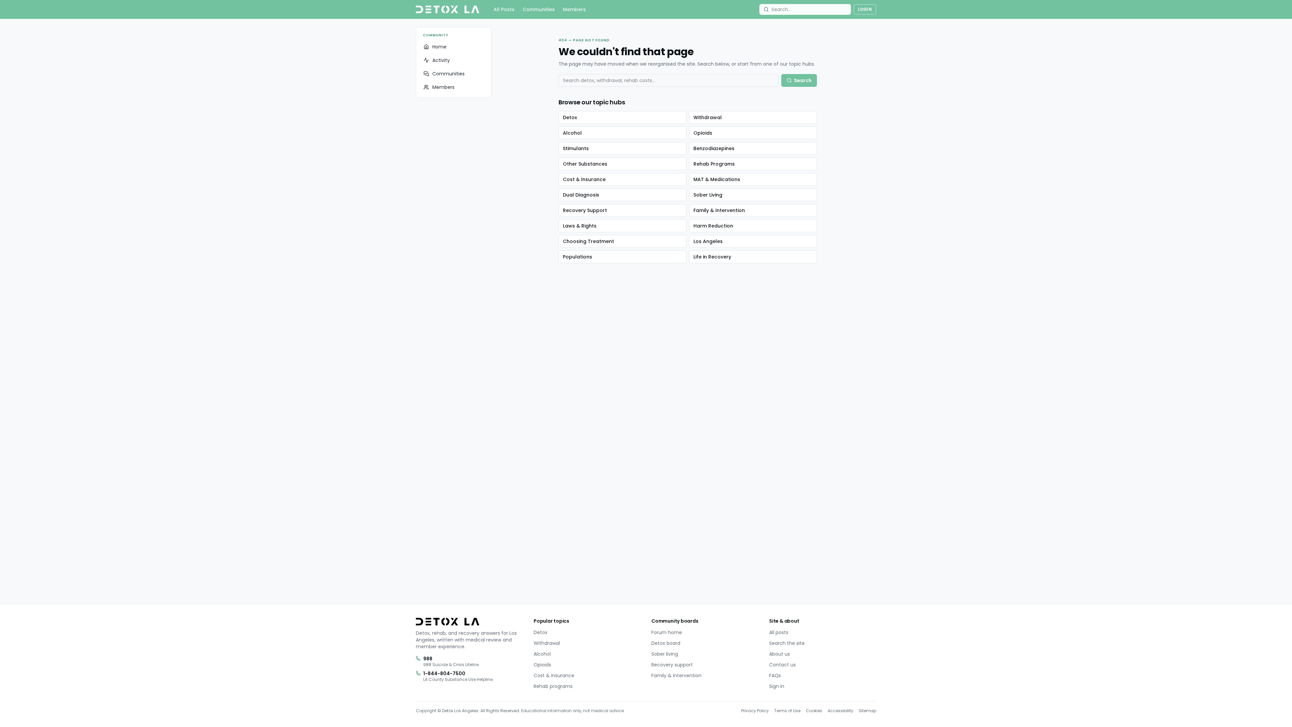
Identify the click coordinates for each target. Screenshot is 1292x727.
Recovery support (672, 664)
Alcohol (572, 133)
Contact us (782, 664)
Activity (441, 60)
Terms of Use (787, 711)
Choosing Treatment (588, 241)
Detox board (665, 643)
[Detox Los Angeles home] (447, 9)
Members (574, 9)
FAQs (775, 675)
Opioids (702, 133)
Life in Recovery (712, 256)
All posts (778, 632)
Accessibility (840, 711)
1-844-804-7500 (444, 673)
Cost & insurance (554, 675)
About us (779, 654)
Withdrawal (707, 117)
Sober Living (707, 195)
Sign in (776, 686)
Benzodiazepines (713, 148)
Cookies (814, 711)
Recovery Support (585, 210)
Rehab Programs (714, 164)
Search (803, 80)
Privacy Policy (755, 711)
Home (439, 46)
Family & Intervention (719, 210)
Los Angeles (708, 241)
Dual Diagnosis (581, 195)
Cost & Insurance (584, 179)
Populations (577, 256)
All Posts (504, 9)
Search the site (787, 643)
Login (865, 9)
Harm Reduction (713, 225)
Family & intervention (676, 675)
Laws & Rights (580, 225)
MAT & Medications (716, 179)
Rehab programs (553, 686)
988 (427, 658)
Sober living (664, 654)
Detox (570, 117)
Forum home (666, 632)
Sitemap (867, 711)
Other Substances (585, 164)
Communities (539, 9)
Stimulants (576, 148)
